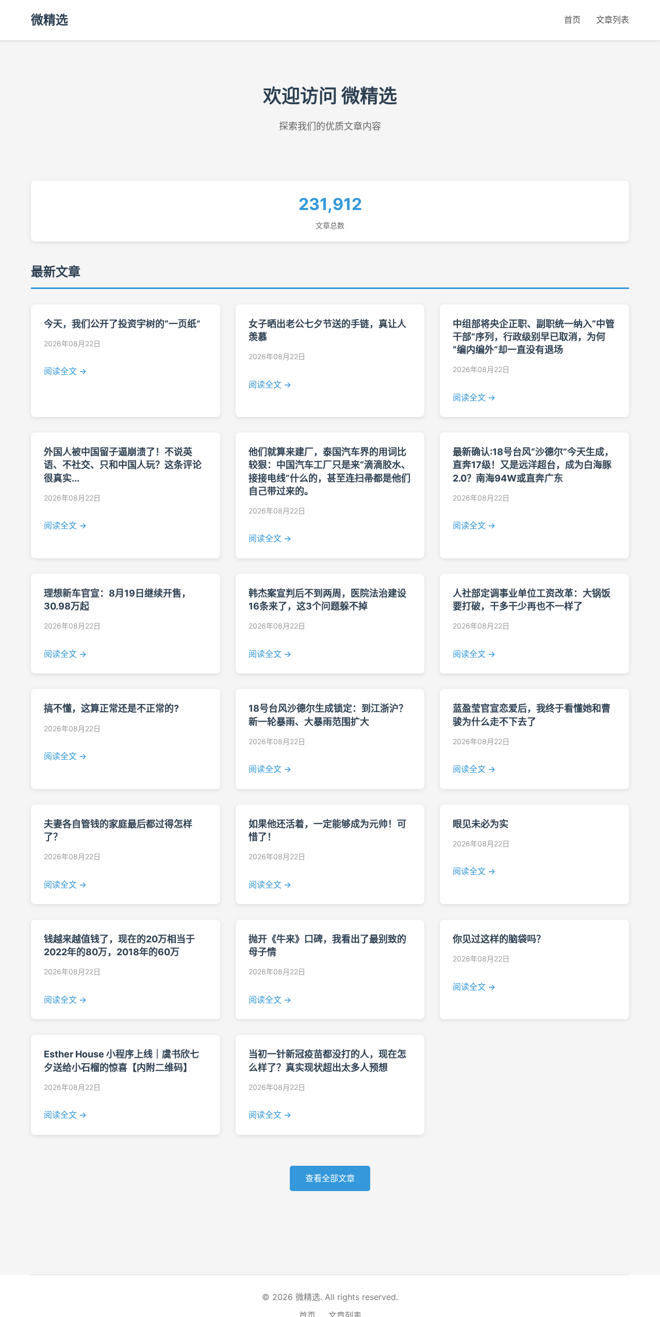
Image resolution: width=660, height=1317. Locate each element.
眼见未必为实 (480, 823)
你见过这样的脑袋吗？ (499, 939)
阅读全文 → (65, 371)
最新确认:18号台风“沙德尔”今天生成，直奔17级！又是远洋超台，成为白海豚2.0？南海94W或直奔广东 (533, 464)
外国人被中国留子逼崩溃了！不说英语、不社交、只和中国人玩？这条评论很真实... (123, 464)
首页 (572, 19)
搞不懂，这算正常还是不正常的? (111, 708)
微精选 (49, 19)
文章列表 (612, 19)
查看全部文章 (330, 1178)
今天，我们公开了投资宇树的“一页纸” (122, 323)
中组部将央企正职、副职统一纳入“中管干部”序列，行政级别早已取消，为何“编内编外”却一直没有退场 (534, 336)
